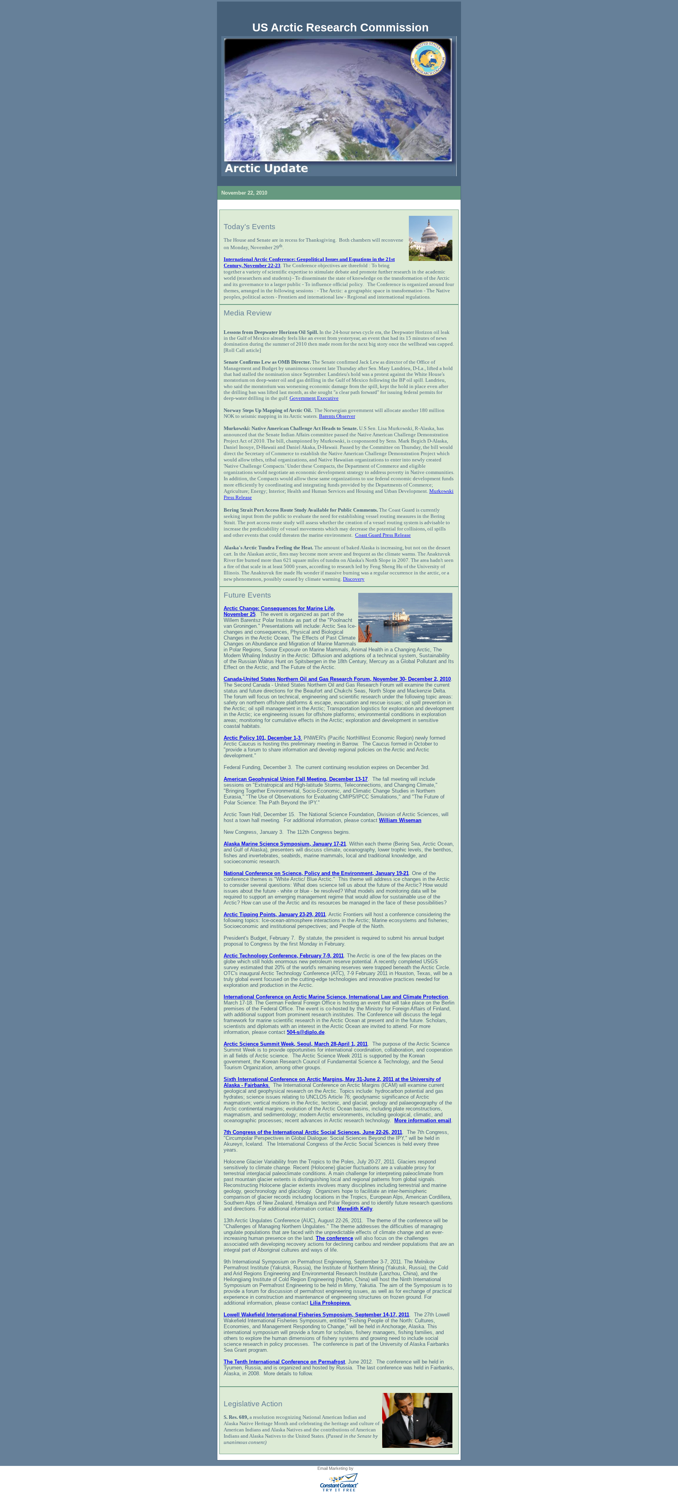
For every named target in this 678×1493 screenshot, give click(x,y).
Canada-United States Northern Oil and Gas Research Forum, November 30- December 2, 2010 (337, 679)
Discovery (354, 579)
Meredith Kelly (354, 1209)
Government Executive (314, 398)
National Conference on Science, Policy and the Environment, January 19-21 (316, 873)
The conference (334, 1238)
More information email (422, 1120)
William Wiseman (400, 820)
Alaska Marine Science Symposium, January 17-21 (285, 844)
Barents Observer (337, 416)
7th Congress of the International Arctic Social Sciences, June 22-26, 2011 (313, 1132)
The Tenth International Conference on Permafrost (284, 1362)
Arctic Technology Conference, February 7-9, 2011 (284, 956)
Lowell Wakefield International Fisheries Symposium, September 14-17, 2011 (316, 1315)
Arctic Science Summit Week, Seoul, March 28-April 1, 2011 (296, 1044)
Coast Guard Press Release (383, 535)
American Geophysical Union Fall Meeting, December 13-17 (296, 779)
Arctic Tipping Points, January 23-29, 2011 (275, 914)
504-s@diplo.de (305, 1032)
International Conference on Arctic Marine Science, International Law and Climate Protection (336, 997)
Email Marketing (332, 1468)
